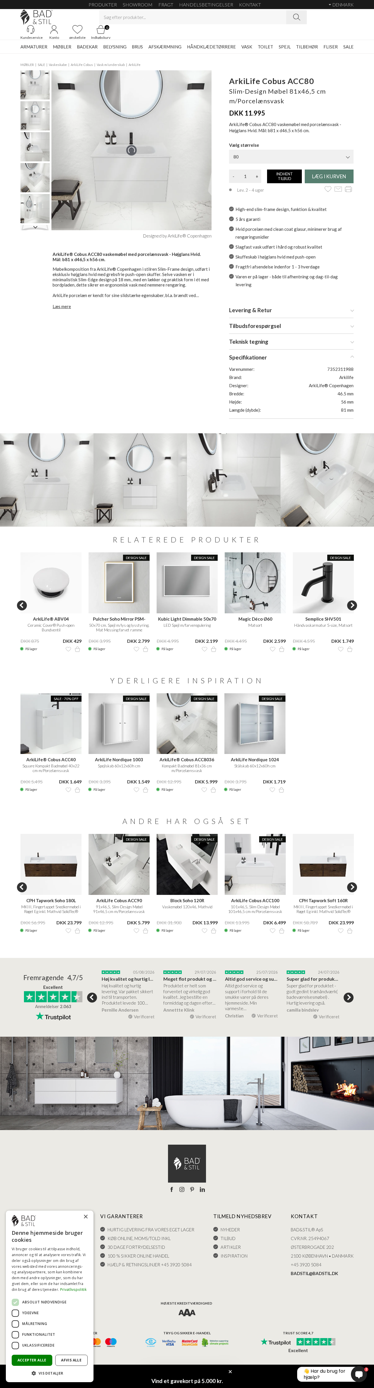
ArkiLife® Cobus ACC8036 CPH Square (187, 760)
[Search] (296, 17)
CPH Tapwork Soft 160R (323, 900)
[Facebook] (171, 1190)
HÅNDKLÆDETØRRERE (211, 46)
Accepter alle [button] (32, 1360)
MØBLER (62, 46)
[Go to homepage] (36, 17)
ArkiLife (135, 65)
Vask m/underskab (111, 65)
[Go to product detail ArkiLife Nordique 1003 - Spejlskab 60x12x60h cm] (119, 723)
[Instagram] (181, 1190)
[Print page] (348, 189)
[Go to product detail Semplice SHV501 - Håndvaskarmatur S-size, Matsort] (323, 582)
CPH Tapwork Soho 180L (51, 900)
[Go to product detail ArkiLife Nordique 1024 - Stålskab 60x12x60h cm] (254, 723)
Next (352, 605)
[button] (50, 1373)
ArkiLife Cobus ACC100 (255, 900)
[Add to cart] (77, 649)
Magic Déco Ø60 (255, 618)
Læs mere (62, 306)
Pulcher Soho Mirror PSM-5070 (119, 619)
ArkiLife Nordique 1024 (255, 759)
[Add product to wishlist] (68, 649)
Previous (22, 605)
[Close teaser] (230, 1372)
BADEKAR (87, 46)
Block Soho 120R (187, 900)
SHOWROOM (138, 4)
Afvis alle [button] (71, 1360)
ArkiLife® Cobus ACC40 (51, 759)
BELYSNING (115, 46)
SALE (348, 46)
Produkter (103, 4)
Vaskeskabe (58, 65)
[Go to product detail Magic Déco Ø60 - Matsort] (255, 582)
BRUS (137, 46)
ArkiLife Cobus (82, 65)
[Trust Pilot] (275, 1342)
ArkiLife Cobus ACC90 (119, 900)
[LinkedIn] (202, 1190)
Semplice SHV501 (323, 618)
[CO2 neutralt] (215, 1343)
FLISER (330, 46)
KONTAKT (250, 4)
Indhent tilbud (284, 176)
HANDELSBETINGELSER (206, 4)
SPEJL (285, 46)
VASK (246, 46)
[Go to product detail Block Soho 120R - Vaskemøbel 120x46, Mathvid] (187, 864)
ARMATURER (33, 46)
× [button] (85, 1217)
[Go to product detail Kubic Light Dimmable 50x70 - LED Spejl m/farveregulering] (187, 582)
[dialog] (50, 1296)
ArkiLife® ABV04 (51, 618)
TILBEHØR (307, 46)
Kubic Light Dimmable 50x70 (187, 618)
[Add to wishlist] (328, 189)
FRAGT (165, 4)
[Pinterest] (192, 1190)
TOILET (265, 46)
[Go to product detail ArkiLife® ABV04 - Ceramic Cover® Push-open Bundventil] (51, 582)
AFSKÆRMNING (164, 46)
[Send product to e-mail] (338, 189)
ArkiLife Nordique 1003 (119, 759)
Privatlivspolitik (73, 1289)
